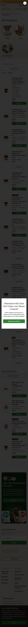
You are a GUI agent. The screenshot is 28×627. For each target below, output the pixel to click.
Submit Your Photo (14, 321)
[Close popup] (24, 3)
